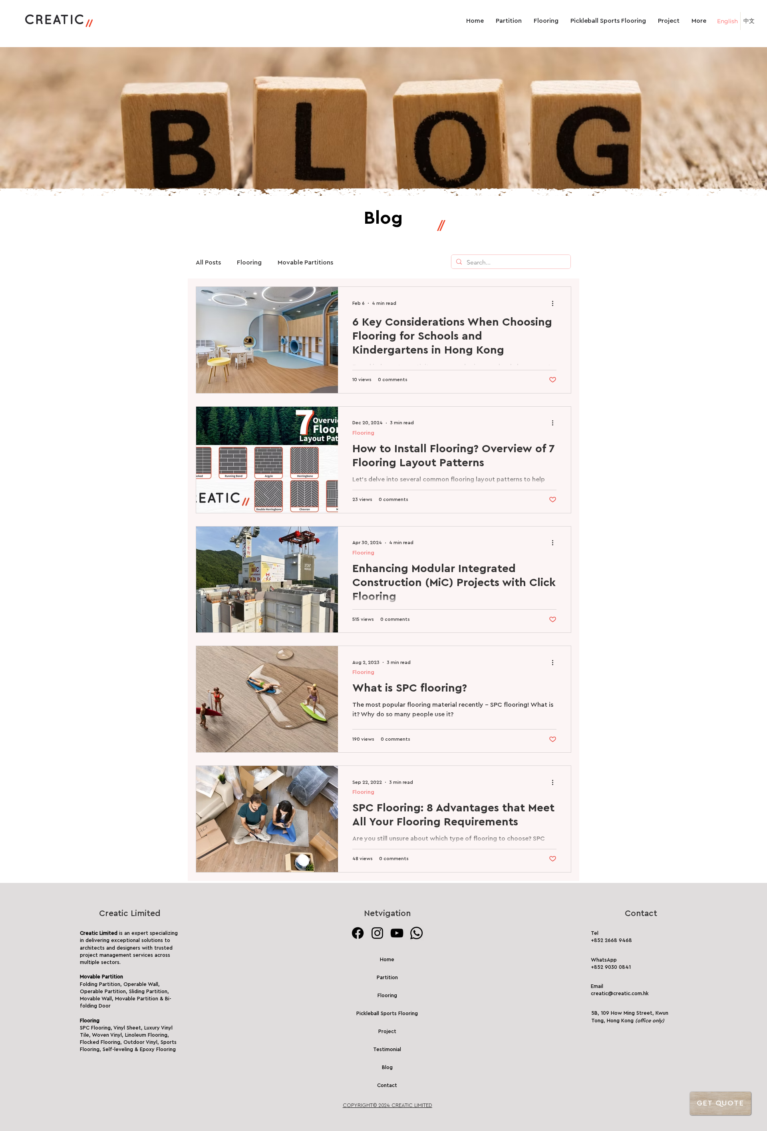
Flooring (249, 262)
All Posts (208, 262)
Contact (387, 1085)
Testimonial (387, 1049)
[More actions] (555, 303)
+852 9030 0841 (611, 967)
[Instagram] (377, 933)
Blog (387, 1067)
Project (387, 1031)
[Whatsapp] (416, 933)
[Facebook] (358, 933)
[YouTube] (397, 933)
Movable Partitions (305, 262)
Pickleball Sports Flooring (387, 1013)
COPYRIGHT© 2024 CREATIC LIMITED (387, 1105)
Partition (387, 977)
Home (387, 959)
